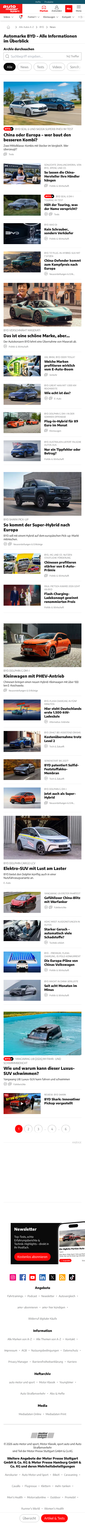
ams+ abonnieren (27, 1307)
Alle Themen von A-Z (48, 1339)
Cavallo (16, 1486)
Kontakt (70, 1339)
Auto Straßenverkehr (32, 1393)
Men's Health (15, 1497)
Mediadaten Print (56, 1414)
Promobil (70, 1497)
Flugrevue (31, 1486)
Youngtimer (66, 1382)
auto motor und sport (22, 1382)
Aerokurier (11, 1474)
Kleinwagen (49, 17)
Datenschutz (70, 1350)
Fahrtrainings (15, 1296)
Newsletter (47, 1296)
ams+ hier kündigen (53, 1307)
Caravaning (70, 1474)
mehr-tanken (63, 1486)
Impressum (10, 1350)
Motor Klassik (47, 1382)
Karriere (72, 1361)
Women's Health (54, 1508)
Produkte (48, 1)
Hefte (38, 1)
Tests (40, 67)
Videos (7, 17)
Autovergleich (67, 1296)
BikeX (56, 1474)
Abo (69, 8)
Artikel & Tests (54, 1518)
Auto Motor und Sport (35, 1474)
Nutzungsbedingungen (45, 1350)
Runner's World (30, 1508)
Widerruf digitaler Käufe (42, 1318)
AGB (24, 1350)
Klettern (46, 1486)
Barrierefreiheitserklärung (47, 1361)
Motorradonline (36, 1497)
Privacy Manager (18, 1361)
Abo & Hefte (57, 1393)
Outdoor (55, 1497)
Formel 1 (32, 17)
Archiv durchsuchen (19, 49)
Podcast (32, 1296)
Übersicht (29, 1518)
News (24, 67)
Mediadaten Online (30, 1414)
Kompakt (66, 17)
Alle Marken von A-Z (20, 1339)
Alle (9, 67)
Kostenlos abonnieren (32, 1257)
